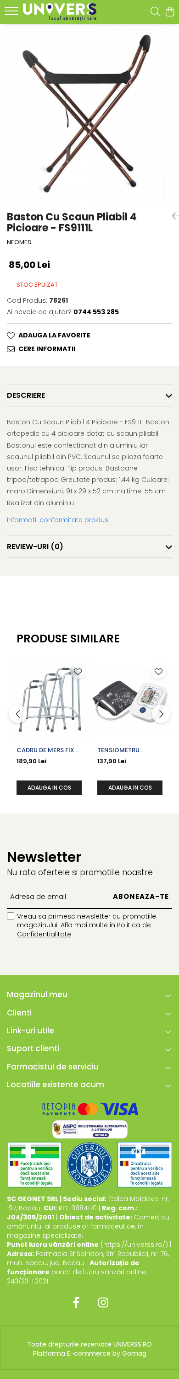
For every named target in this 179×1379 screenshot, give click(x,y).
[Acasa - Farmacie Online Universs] (59, 12)
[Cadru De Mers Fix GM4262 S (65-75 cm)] (49, 699)
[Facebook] (76, 1303)
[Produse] (13, 14)
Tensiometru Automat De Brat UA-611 (125, 750)
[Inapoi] (172, 216)
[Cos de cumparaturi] (169, 12)
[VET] (144, 1164)
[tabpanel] (89, 113)
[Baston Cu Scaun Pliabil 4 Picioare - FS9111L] (89, 113)
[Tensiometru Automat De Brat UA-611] (129, 699)
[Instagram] (103, 1303)
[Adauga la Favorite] (77, 671)
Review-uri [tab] (35, 546)
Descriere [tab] (26, 395)
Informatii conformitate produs (57, 519)
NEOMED (19, 242)
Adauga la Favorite (54, 335)
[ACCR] (34, 1164)
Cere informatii (46, 348)
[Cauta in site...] (155, 12)
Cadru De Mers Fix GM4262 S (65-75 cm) (45, 750)
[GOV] (89, 1164)
